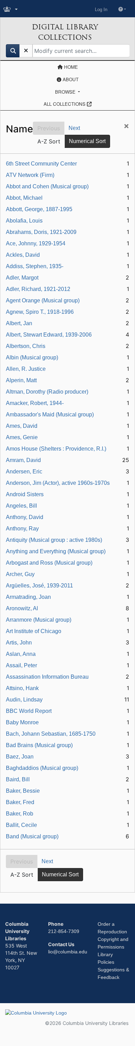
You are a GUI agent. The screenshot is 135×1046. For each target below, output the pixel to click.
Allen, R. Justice (26, 369)
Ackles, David (23, 255)
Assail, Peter (21, 665)
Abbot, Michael (24, 198)
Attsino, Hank (22, 688)
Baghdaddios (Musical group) (42, 768)
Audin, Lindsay (24, 700)
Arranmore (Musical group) (38, 620)
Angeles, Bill (21, 506)
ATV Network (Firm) (30, 175)
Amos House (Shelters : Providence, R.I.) (56, 449)
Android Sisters (25, 494)
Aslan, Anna (21, 654)
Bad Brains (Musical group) (39, 745)
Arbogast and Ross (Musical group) (49, 563)
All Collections (65, 104)
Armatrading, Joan (28, 597)
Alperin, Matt (21, 380)
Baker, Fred (20, 802)
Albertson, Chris (25, 346)
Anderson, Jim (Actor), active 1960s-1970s (58, 483)
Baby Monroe (22, 722)
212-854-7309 (63, 931)
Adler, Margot (22, 278)
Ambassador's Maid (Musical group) (50, 414)
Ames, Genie (22, 437)
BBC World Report (29, 711)
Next (74, 128)
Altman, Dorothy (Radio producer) (47, 392)
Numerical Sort (87, 141)
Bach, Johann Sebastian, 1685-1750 (51, 734)
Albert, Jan (19, 323)
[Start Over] (26, 50)
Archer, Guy (20, 574)
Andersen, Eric (24, 471)
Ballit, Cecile (21, 825)
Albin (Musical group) (32, 357)
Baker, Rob (19, 814)
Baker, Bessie (23, 791)
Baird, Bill (18, 779)
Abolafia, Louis (24, 221)
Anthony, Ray (22, 528)
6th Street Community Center (41, 164)
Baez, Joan (20, 757)
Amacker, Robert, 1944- (35, 403)
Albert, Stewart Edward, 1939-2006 (49, 335)
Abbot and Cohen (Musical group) (47, 186)
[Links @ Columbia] (11, 9)
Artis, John (19, 642)
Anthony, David (24, 517)
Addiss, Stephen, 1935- (34, 266)
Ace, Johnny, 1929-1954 (35, 243)
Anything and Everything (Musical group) (56, 551)
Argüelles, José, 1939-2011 (39, 585)
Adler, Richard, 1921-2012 (38, 289)
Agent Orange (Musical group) (43, 300)
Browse (66, 91)
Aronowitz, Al (22, 608)
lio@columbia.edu (67, 951)
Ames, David (21, 426)
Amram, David (23, 460)
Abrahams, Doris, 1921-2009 (41, 232)
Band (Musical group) (32, 836)
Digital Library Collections (65, 32)
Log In (101, 9)
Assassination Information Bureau (47, 677)
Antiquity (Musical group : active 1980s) (54, 540)
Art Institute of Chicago (33, 631)
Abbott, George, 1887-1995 (39, 209)
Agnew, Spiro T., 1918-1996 (40, 312)
